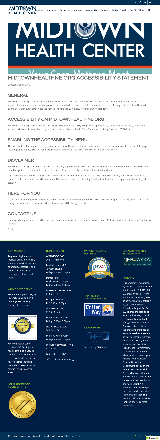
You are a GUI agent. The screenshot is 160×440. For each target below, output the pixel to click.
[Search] (149, 10)
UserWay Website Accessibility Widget (70, 125)
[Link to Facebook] (135, 2)
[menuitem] (27, 10)
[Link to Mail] (150, 2)
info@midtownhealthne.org (60, 359)
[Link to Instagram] (140, 2)
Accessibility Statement (96, 347)
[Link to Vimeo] (145, 2)
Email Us (12, 229)
